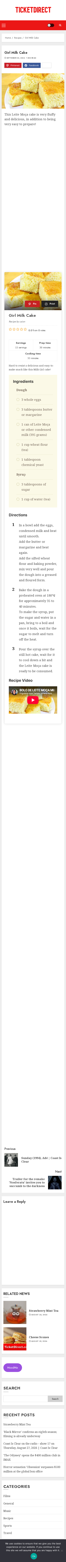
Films (6, 1496)
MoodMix (12, 1368)
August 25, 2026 (39, 1341)
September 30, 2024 (16, 58)
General (8, 1503)
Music (7, 1511)
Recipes (8, 1518)
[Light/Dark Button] (50, 25)
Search (11, 1388)
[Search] (60, 25)
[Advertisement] (33, 161)
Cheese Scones (39, 1337)
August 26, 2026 (39, 1315)
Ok (33, 1556)
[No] (61, 1550)
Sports (7, 1526)
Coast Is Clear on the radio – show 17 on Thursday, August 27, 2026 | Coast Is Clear (30, 1446)
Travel (7, 1533)
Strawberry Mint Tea (43, 1311)
